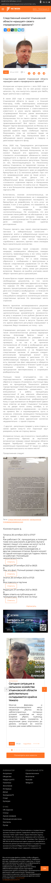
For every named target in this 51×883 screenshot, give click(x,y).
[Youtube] (46, 2)
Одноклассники (32, 773)
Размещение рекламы (12, 819)
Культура (6, 801)
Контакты (7, 822)
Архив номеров (9, 816)
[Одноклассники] (40, 2)
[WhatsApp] (15, 29)
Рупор (5, 825)
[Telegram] (49, 2)
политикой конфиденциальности (13, 879)
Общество (7, 776)
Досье (5, 792)
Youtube (29, 780)
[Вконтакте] (44, 2)
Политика (7, 783)
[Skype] (19, 29)
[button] (6, 689)
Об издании (8, 810)
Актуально (7, 773)
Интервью (7, 789)
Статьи (5, 813)
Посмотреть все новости (25, 755)
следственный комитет (18, 519)
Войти (35, 9)
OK (44, 868)
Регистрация (43, 9)
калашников (35, 519)
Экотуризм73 (8, 795)
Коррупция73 (8, 780)
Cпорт (5, 798)
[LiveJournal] (12, 29)
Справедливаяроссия (13, 522)
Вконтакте (30, 776)
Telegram (29, 783)
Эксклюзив (7, 786)
